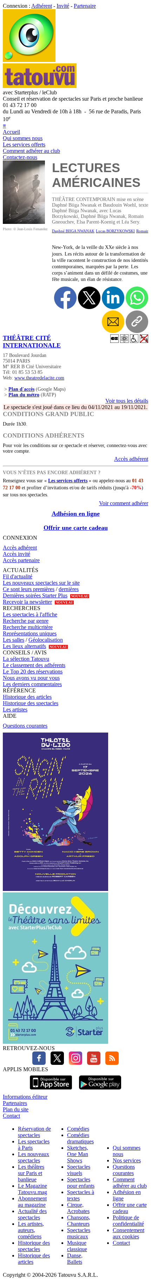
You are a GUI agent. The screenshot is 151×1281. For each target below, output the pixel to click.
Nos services (127, 1160)
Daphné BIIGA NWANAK (73, 231)
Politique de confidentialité (128, 1220)
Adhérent (41, 6)
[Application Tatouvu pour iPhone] (51, 1090)
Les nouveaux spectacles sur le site (41, 583)
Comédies (78, 1129)
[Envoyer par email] (113, 321)
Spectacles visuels (78, 1170)
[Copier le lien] (137, 321)
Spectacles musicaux (78, 1233)
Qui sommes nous (22, 138)
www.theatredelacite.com (39, 378)
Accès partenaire (21, 560)
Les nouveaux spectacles (33, 1157)
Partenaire (85, 6)
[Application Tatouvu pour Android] (100, 1090)
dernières (69, 589)
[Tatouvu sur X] (55, 1063)
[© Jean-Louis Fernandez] (24, 222)
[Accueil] (29, 60)
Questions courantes (25, 726)
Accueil (11, 132)
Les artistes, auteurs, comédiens (31, 1230)
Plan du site (15, 1109)
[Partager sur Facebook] (65, 298)
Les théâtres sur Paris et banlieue (31, 1173)
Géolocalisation (45, 640)
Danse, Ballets (75, 1258)
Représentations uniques (30, 633)
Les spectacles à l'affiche (30, 614)
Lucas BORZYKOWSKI (115, 231)
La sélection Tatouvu (26, 659)
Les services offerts (24, 144)
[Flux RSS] (110, 1063)
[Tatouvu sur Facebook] (39, 1063)
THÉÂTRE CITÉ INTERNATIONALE (32, 341)
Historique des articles (27, 697)
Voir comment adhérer (123, 503)
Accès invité (16, 554)
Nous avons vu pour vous (31, 678)
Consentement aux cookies (128, 1233)
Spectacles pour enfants (80, 1182)
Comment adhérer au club (31, 151)
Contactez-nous (20, 157)
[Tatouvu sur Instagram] (73, 1063)
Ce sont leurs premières (28, 589)
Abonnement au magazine (32, 1201)
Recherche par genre (25, 621)
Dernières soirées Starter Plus (35, 595)
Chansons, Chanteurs (78, 1220)
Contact (11, 1116)
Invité (63, 6)
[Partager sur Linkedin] (113, 298)
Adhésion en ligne (76, 513)
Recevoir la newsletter (27, 602)
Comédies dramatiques (80, 1138)
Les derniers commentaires (32, 684)
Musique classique (77, 1246)
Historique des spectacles (30, 703)
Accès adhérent (131, 459)
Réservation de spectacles (34, 1132)
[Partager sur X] (89, 298)
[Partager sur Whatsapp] (137, 298)
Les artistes (15, 709)
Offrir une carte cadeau (76, 527)
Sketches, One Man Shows (77, 1154)
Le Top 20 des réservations (33, 671)
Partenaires (15, 1103)
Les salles (13, 640)
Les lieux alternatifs (24, 646)
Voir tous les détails (126, 401)
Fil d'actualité (17, 576)
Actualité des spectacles (32, 1214)
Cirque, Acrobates (78, 1208)
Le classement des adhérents (34, 665)
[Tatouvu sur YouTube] (92, 1063)
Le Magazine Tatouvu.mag (32, 1189)
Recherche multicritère (28, 627)
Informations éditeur (25, 1097)
